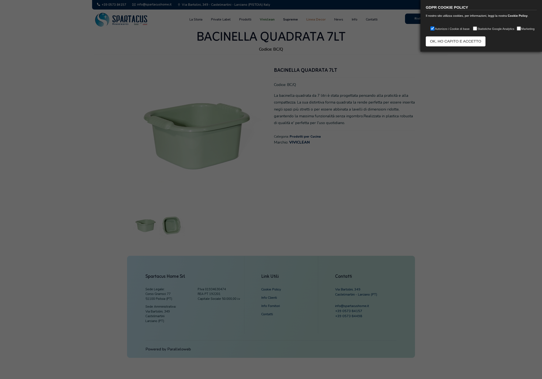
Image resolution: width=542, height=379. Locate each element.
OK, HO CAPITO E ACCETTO (455, 41)
